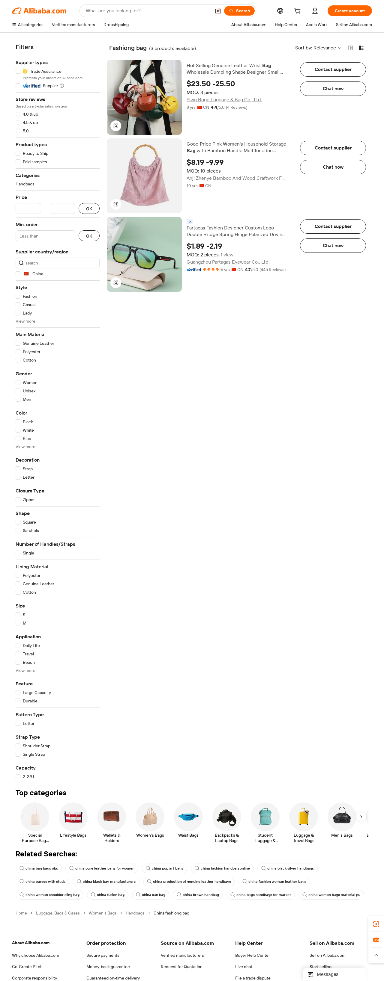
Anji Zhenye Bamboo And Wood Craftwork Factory (237, 178)
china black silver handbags (290, 868)
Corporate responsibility (34, 978)
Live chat (243, 966)
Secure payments (102, 955)
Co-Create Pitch (27, 966)
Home (21, 913)
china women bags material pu (334, 895)
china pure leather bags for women (104, 868)
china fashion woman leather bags (277, 881)
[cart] (298, 11)
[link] (376, 924)
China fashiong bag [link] (171, 913)
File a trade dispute (253, 978)
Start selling (321, 966)
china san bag (153, 895)
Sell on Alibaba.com (328, 955)
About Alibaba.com (31, 942)
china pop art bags (167, 868)
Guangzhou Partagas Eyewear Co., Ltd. (228, 262)
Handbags (135, 913)
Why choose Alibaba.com (35, 955)
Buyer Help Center (252, 955)
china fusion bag (110, 895)
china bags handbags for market (263, 895)
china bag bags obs (42, 868)
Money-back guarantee (108, 966)
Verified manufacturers (182, 955)
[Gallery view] (350, 48)
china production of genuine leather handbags (192, 881)
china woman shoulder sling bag (53, 895)
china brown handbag (201, 895)
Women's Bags (103, 913)
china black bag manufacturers (109, 881)
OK (89, 208)
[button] (218, 10)
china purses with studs (45, 881)
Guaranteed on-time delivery (113, 978)
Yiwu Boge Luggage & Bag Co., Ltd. (224, 99)
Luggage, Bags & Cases (58, 913)
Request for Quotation (181, 966)
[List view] (361, 48)
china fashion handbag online (225, 868)
